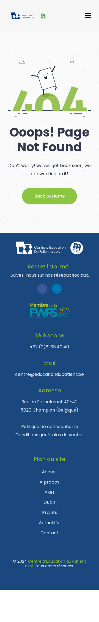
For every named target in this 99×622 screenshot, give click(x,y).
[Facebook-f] (42, 289)
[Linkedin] (57, 289)
